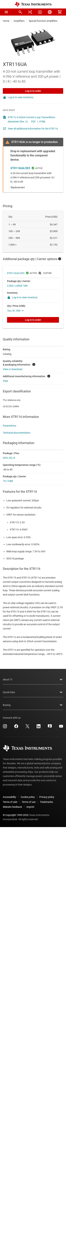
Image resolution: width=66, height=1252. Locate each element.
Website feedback (12, 806)
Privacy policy (46, 797)
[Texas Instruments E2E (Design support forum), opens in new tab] (50, 727)
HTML (42, 121)
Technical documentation (16, 432)
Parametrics (9, 425)
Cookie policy (28, 797)
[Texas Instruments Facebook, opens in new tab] (16, 727)
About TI (7, 679)
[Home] (33, 4)
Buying (7, 705)
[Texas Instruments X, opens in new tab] (27, 727)
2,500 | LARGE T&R (17, 285)
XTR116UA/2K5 (20, 168)
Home (6, 20)
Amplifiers (19, 20)
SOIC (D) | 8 (9, 457)
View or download (12, 369)
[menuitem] (20, 12)
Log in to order (33, 91)
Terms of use (29, 802)
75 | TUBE (8, 481)
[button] (6, 12)
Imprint (30, 806)
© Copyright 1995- (16, 815)
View (5, 380)
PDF (33, 121)
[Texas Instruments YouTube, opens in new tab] (61, 727)
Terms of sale (10, 802)
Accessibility (9, 797)
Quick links (9, 692)
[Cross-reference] (30, 12)
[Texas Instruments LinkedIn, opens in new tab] (38, 727)
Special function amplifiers (43, 20)
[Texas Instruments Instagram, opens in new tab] (5, 727)
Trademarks (46, 802)
